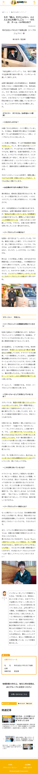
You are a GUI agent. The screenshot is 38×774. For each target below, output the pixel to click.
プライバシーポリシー (10, 767)
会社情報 (28, 765)
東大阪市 (22, 703)
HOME (10, 765)
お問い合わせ (27, 767)
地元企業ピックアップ (10, 703)
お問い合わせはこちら (19, 694)
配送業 (30, 703)
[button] (34, 460)
